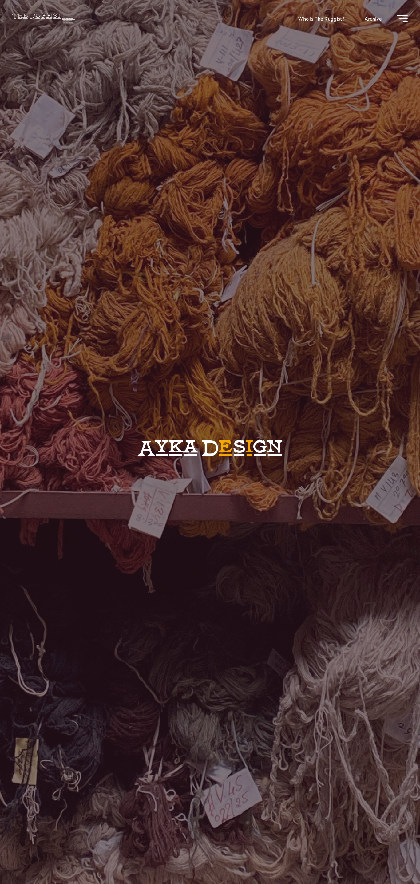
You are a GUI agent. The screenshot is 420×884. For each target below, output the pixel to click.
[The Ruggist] (43, 18)
